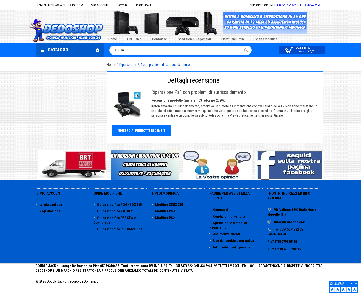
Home (111, 65)
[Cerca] (248, 50)
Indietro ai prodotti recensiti (141, 131)
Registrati (143, 5)
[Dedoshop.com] (73, 29)
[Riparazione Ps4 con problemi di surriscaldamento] (127, 104)
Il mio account (99, 5)
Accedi (123, 5)
